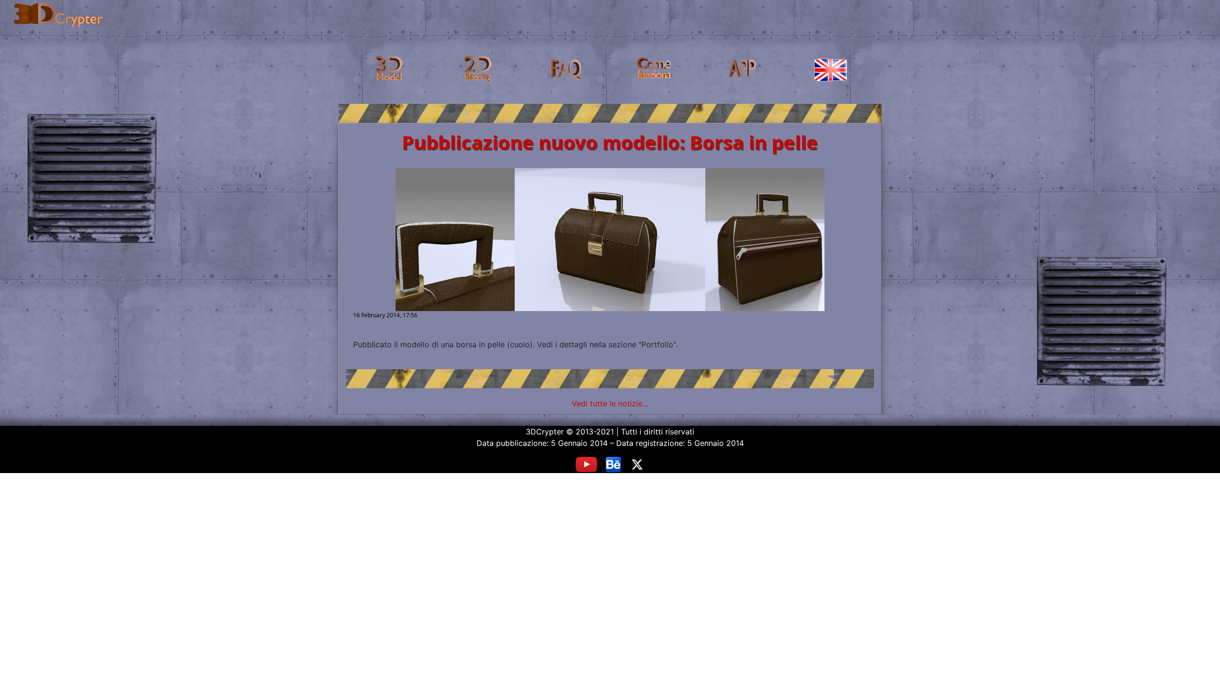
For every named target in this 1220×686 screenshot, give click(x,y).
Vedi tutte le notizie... (610, 403)
